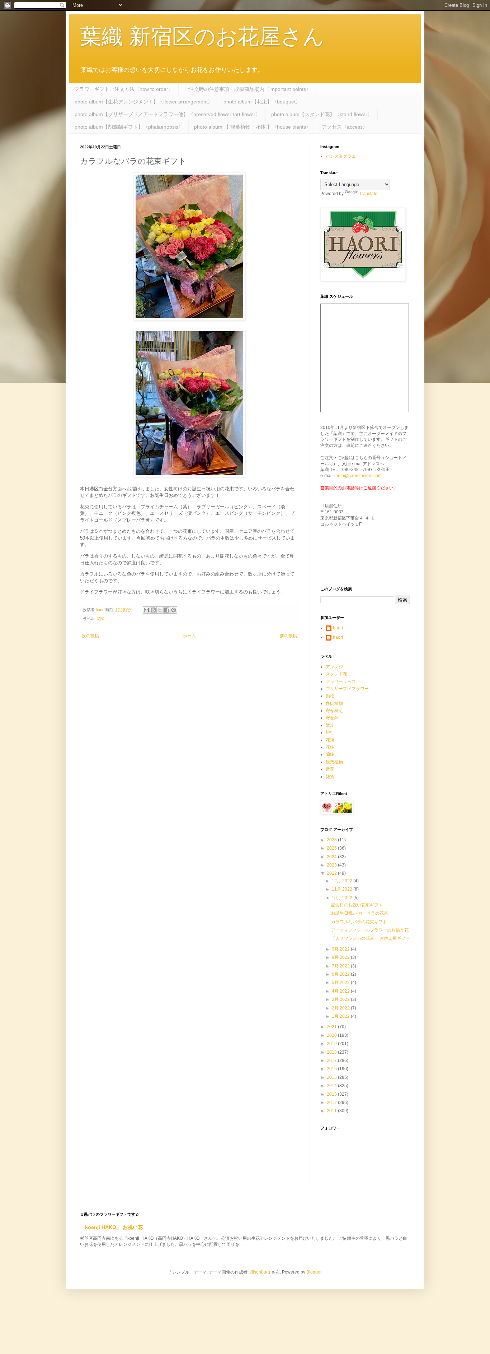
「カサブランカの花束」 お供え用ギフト (370, 938)
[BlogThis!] (153, 610)
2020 (332, 1035)
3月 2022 (341, 999)
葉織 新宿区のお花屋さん (202, 36)
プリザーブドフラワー (347, 688)
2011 (332, 1110)
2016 (332, 1068)
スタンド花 (336, 673)
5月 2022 (341, 982)
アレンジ (334, 666)
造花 (330, 769)
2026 (332, 839)
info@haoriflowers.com (359, 475)
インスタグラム (341, 156)
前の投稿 (288, 635)
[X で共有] (160, 610)
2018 (332, 1052)
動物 (330, 695)
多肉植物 (334, 703)
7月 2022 (341, 966)
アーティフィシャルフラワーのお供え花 (370, 930)
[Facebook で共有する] (166, 610)
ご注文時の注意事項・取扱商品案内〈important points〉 (247, 89)
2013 (332, 1094)
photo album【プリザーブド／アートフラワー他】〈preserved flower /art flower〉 (167, 114)
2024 (332, 856)
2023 (332, 865)
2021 (332, 1026)
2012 (332, 1102)
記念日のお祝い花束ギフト (357, 904)
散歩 (330, 725)
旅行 (330, 732)
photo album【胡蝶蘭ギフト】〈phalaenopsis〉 (129, 127)
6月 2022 (341, 974)
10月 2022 (342, 897)
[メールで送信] (146, 610)
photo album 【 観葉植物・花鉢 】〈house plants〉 (252, 127)
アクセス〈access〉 (345, 127)
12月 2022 (342, 880)
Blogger (313, 1272)
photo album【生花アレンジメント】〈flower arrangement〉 (144, 102)
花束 (101, 618)
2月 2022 (341, 1008)
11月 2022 (342, 889)
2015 (332, 1077)
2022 (332, 873)
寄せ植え (334, 710)
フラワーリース (341, 681)
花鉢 (330, 747)
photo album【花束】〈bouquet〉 (262, 102)
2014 (332, 1085)
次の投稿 (90, 635)
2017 (332, 1060)
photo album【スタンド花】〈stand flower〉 (321, 114)
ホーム (189, 635)
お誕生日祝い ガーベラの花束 (359, 913)
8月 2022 (341, 957)
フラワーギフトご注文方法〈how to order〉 (123, 89)
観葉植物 (334, 761)
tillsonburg (260, 1272)
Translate (368, 193)
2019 (332, 1043)
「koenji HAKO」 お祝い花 (111, 1227)
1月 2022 (341, 1016)
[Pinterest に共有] (173, 610)
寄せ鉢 (332, 717)
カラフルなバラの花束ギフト (359, 921)
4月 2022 (341, 991)
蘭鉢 (330, 754)
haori (338, 627)
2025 (332, 848)
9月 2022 (341, 949)
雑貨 (330, 776)
